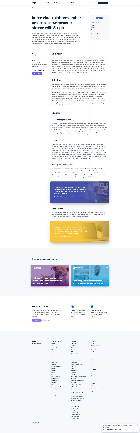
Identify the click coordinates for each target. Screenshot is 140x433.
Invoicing (53, 370)
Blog (92, 347)
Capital (53, 352)
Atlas (52, 345)
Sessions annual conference (98, 352)
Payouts (53, 382)
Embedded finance (76, 354)
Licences (93, 359)
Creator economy (75, 372)
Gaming (73, 374)
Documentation (75, 406)
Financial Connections (56, 366)
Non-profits (74, 382)
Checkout (53, 354)
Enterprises (74, 343)
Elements (53, 364)
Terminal (53, 393)
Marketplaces (74, 362)
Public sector (74, 386)
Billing (52, 350)
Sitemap (93, 362)
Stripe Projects (75, 416)
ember (34, 33)
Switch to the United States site (111, 429)
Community (94, 350)
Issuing (53, 372)
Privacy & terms (95, 354)
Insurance (73, 378)
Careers (93, 374)
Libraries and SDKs (76, 414)
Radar (52, 384)
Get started (36, 320)
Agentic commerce (76, 347)
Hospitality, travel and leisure (78, 376)
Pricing (72, 2)
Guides (92, 343)
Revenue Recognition (56, 386)
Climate (53, 356)
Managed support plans (97, 388)
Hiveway (54, 212)
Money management (76, 364)
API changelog (74, 412)
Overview (92, 8)
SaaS (72, 368)
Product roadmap (95, 371)
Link (52, 374)
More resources (95, 366)
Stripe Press (94, 378)
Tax (52, 391)
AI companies (74, 370)
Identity (53, 368)
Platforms (73, 366)
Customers (35, 8)
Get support (94, 386)
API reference (94, 317)
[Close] (137, 425)
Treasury (53, 395)
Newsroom (93, 376)
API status (73, 410)
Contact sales (102, 2)
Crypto (53, 360)
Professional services (76, 384)
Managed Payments (56, 376)
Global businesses (75, 358)
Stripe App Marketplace (77, 396)
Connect (53, 358)
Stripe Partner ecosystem (77, 398)
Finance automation (76, 356)
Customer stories (95, 345)
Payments (54, 380)
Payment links (55, 378)
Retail (72, 388)
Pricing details (75, 317)
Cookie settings (95, 364)
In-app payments (75, 360)
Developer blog (75, 418)
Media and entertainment (77, 380)
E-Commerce (74, 352)
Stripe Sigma (54, 388)
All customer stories (102, 8)
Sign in (93, 2)
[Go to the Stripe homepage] (33, 341)
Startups (73, 345)
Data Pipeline (54, 362)
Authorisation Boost (56, 347)
